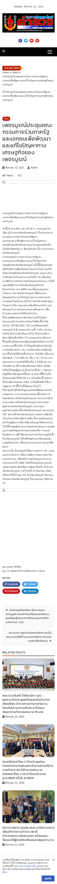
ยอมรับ (48, 878)
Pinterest (12, 591)
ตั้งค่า (5, 872)
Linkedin (31, 591)
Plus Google (37, 41)
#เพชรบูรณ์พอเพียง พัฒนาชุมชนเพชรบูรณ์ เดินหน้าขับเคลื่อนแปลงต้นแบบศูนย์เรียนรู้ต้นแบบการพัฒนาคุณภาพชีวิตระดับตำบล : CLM (27, 616)
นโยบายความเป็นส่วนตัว (25, 866)
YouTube (31, 41)
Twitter (26, 41)
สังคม (6, 118)
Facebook (20, 41)
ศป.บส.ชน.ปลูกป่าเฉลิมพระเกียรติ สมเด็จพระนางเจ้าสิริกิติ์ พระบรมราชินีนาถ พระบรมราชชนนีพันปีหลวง (28, 637)
